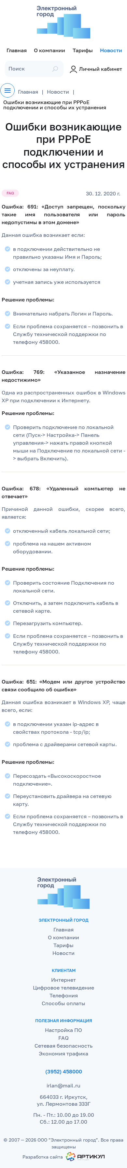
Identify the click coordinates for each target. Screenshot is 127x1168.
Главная (63, 929)
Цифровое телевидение (63, 987)
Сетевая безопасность (63, 1045)
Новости (63, 953)
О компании (63, 937)
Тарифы (63, 945)
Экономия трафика (63, 1053)
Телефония (63, 995)
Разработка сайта (42, 1157)
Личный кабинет (100, 69)
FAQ (63, 1038)
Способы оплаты (63, 1003)
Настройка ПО (63, 1030)
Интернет (63, 979)
